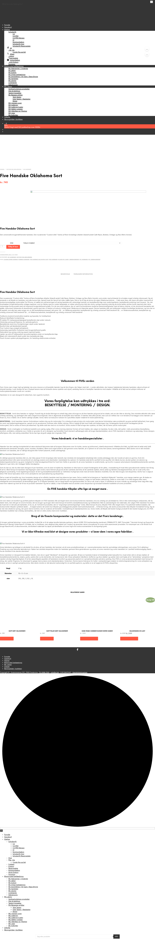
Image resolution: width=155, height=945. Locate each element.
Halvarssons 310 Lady (137, 631)
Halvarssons (13, 84)
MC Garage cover (15, 103)
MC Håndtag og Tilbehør (17, 111)
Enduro (11, 56)
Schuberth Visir (18, 44)
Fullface (11, 54)
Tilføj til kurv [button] (7, 638)
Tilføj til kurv (13, 247)
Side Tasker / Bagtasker (21, 99)
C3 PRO (15, 36)
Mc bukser (12, 72)
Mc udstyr (8, 87)
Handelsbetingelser (79, 672)
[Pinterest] (8, 60)
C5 (14, 34)
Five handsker (53, 259)
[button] (5, 123)
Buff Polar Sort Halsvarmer (57, 631)
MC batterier (13, 105)
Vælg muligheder (89, 638)
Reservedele (13, 58)
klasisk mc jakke (63, 259)
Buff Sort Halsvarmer (17, 631)
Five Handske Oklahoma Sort (39, 259)
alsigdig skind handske (11, 259)
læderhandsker (74, 259)
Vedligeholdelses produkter (19, 89)
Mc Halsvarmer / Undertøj (18, 68)
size (11, 243)
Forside (7, 25)
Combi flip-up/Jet (19, 52)
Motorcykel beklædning (14, 66)
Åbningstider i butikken (13, 119)
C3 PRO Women (18, 38)
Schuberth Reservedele (21, 46)
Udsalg (7, 117)
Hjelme (7, 30)
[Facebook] (8, 48)
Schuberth (12, 32)
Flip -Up (11, 50)
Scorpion (11, 64)
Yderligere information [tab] (83, 274)
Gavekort (8, 27)
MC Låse (11, 113)
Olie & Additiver (14, 91)
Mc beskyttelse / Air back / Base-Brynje (23, 76)
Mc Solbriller (13, 115)
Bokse (15, 101)
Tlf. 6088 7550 (44, 672)
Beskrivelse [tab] (65, 274)
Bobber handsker (23, 259)
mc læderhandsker (94, 259)
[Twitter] (8, 54)
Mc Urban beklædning (16, 74)
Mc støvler (12, 80)
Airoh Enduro (13, 62)
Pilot (10, 48)
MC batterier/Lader (15, 107)
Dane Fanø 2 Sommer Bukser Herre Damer (97, 631)
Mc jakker (12, 70)
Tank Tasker (17, 97)
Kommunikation (18, 42)
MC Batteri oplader (15, 109)
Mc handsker (13, 78)
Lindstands (12, 82)
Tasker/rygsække (14, 93)
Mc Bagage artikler (15, 95)
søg (116, 936)
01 (13, 40)
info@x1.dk (55, 672)
